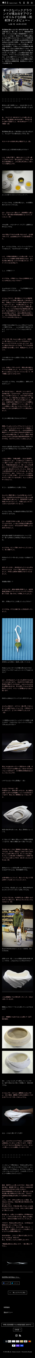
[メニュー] (32, 3)
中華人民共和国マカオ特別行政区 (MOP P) (17, 1325)
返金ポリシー (8, 1312)
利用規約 (7, 1307)
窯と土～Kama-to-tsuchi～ (14, 1351)
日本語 (17, 1329)
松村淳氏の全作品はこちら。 (11, 1277)
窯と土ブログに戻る (18, 1292)
